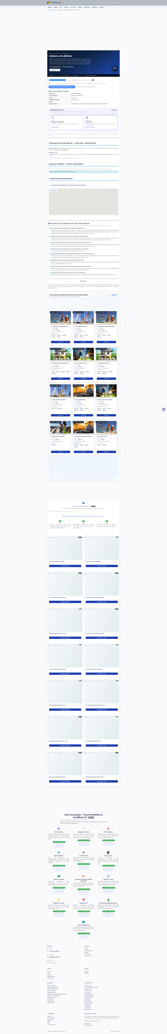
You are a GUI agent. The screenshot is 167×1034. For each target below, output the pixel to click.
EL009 (81, 335)
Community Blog (88, 950)
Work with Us (87, 954)
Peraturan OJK (50, 1000)
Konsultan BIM (87, 1007)
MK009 (81, 336)
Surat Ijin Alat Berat (88, 994)
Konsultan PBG (87, 1004)
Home (49, 10)
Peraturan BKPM (50, 1002)
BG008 (64, 335)
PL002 (86, 444)
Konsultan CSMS (88, 989)
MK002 (63, 371)
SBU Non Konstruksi (88, 1002)
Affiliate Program (51, 976)
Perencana (87, 7)
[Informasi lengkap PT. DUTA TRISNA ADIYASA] (83, 351)
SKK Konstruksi (87, 985)
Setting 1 (86, 971)
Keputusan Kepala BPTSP (52, 987)
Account (49, 971)
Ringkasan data (55, 70)
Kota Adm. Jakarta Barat (90, 148)
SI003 (86, 408)
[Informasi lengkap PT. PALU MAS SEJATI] (106, 424)
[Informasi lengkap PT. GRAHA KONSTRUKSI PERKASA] (60, 314)
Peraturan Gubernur (51, 997)
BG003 (99, 371)
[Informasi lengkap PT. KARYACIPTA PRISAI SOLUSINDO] (106, 314)
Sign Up (118, 2)
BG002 (54, 335)
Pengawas (94, 7)
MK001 (76, 336)
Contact (49, 975)
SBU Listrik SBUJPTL (88, 997)
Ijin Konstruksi (87, 992)
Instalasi (66, 7)
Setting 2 (86, 973)
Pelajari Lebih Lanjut (65, 566)
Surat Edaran (50, 999)
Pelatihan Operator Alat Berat (91, 987)
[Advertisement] (83, 22)
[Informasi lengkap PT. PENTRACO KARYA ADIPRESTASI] (60, 351)
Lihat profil (60, 342)
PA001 (59, 408)
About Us (86, 949)
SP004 (99, 335)
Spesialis (80, 7)
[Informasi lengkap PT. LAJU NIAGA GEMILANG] (83, 314)
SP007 (104, 335)
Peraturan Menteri (51, 992)
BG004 (53, 373)
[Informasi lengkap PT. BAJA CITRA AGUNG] (83, 387)
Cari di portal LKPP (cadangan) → (87, 86)
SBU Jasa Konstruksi (88, 995)
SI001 (58, 336)
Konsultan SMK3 (88, 990)
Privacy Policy (50, 978)
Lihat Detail (59, 845)
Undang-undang (51, 985)
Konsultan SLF (87, 1006)
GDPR (48, 1023)
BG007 (59, 335)
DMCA (48, 1021)
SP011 (98, 336)
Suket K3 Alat (87, 999)
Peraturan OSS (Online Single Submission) (56, 994)
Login (113, 2)
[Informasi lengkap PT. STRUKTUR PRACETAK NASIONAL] (83, 424)
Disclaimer (49, 1016)
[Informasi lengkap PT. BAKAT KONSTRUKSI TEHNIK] (106, 387)
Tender (50, 7)
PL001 (53, 408)
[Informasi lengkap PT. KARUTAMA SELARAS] (106, 351)
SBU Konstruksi (87, 1000)
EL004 (104, 408)
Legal (48, 973)
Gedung (55, 7)
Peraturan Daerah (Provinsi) (53, 995)
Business (54, 10)
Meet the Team (88, 955)
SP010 (109, 335)
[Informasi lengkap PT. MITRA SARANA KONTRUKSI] (60, 387)
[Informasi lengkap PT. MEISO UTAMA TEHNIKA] (60, 424)
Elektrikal (73, 7)
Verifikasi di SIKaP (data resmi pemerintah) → (62, 86)
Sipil (61, 7)
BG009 (53, 336)
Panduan (101, 7)
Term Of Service (51, 1018)
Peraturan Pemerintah (52, 989)
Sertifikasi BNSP (87, 1009)
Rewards (86, 952)
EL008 (53, 371)
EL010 (86, 335)
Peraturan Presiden (51, 990)
